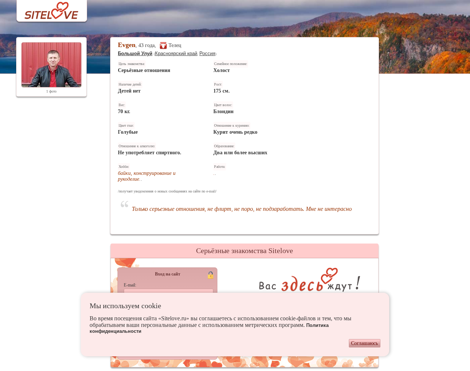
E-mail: (130, 285)
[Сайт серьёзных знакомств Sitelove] (45, 8)
